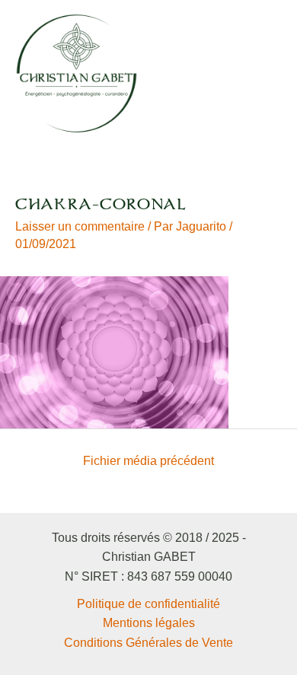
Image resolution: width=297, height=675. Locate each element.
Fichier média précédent (148, 460)
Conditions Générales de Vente (148, 642)
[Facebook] (207, 74)
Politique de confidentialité (148, 603)
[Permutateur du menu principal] (265, 72)
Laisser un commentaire (80, 226)
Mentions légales (149, 622)
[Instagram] (228, 74)
